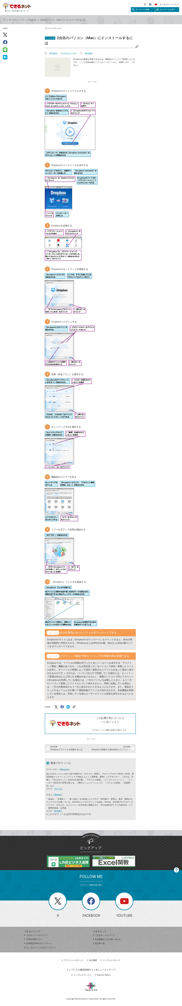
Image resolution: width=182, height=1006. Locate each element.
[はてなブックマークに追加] (5, 57)
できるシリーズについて (37, 935)
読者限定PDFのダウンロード (39, 943)
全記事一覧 (100, 943)
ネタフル (58, 788)
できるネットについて (170, 4)
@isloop (57, 794)
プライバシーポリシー (74, 960)
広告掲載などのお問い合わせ (108, 939)
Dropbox (32, 20)
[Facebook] (150, 4)
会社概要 (93, 960)
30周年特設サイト (34, 939)
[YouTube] (156, 4)
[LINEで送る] (5, 49)
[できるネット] (4, 19)
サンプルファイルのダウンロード (41, 947)
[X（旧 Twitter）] (145, 4)
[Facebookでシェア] (5, 42)
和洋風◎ (58, 811)
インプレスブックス (82, 975)
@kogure (64, 769)
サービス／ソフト (17, 20)
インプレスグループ (111, 960)
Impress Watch (103, 975)
